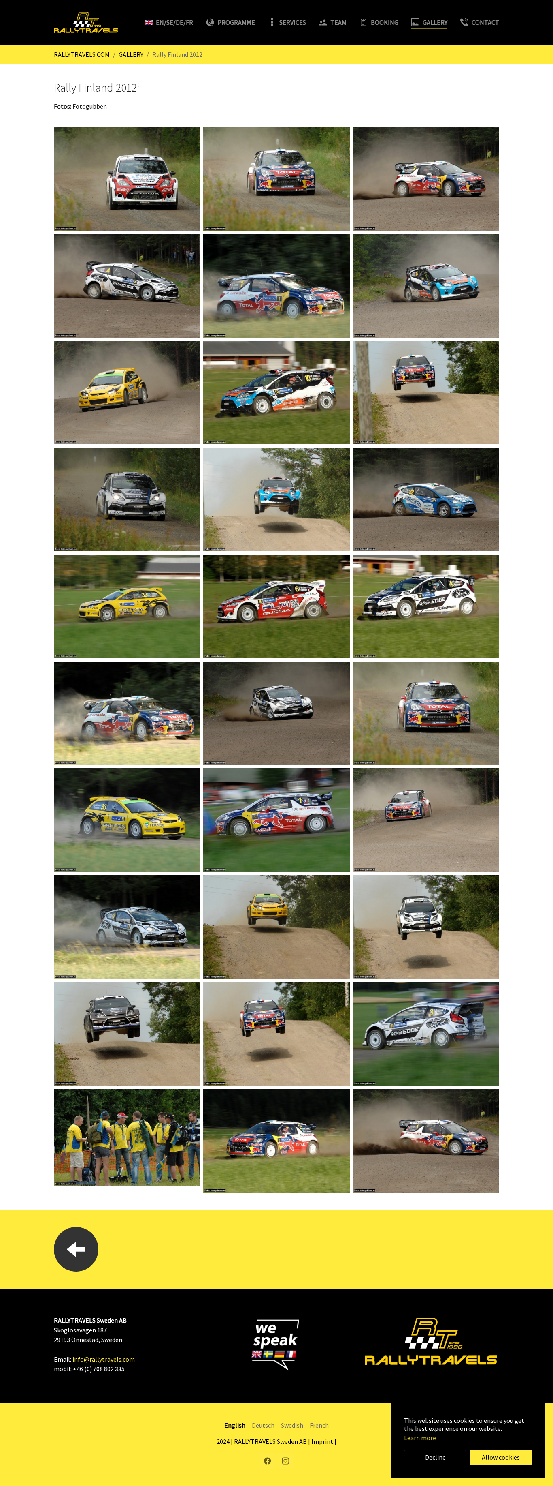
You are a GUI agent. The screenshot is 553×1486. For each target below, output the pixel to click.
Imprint (322, 1441)
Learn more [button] (420, 1438)
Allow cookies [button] (501, 1457)
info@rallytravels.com (103, 1359)
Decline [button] (435, 1457)
